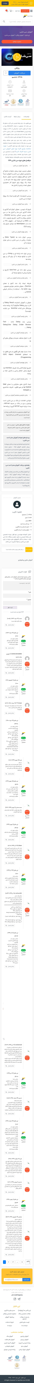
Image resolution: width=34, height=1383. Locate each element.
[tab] (26, 117)
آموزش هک (9, 1336)
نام (29, 592)
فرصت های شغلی (24, 1322)
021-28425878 (17, 1295)
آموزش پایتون (24, 1336)
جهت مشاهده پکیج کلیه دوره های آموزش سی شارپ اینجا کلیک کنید (17, 149)
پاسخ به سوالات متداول (24, 1318)
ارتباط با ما (24, 1326)
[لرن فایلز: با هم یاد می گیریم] (27, 16)
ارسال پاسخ (11, 625)
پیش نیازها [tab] (17, 116)
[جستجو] (4, 21)
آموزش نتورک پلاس (24, 1350)
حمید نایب (17, 512)
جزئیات (5, 3)
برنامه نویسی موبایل (9, 1350)
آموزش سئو (24, 1346)
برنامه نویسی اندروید (24, 1343)
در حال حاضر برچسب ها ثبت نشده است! (14, 549)
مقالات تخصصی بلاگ (24, 1314)
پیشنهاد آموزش (9, 1317)
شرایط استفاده (10, 1322)
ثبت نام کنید (25, 11)
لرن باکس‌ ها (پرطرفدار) (24, 1310)
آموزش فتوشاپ (9, 1346)
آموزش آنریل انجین (9, 1343)
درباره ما (9, 1326)
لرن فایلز (27, 35)
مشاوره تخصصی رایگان (9, 1314)
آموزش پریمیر (24, 1340)
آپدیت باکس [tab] (7, 116)
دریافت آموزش (19, 73)
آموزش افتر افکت (9, 1340)
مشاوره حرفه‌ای (17, 41)
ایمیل (29, 600)
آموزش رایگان (20, 35)
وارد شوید (17, 11)
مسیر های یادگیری (9, 1310)
